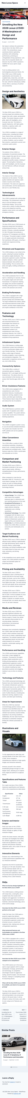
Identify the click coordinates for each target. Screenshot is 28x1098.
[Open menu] (25, 3)
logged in (12, 1082)
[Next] (24, 1049)
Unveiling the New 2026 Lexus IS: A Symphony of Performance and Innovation (13, 1055)
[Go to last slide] (4, 1049)
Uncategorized (6, 21)
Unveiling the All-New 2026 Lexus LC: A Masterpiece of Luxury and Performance (7, 1015)
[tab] (12, 1067)
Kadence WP (17, 1093)
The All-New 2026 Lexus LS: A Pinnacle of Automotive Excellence (21, 1015)
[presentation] (14, 1041)
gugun (5, 42)
